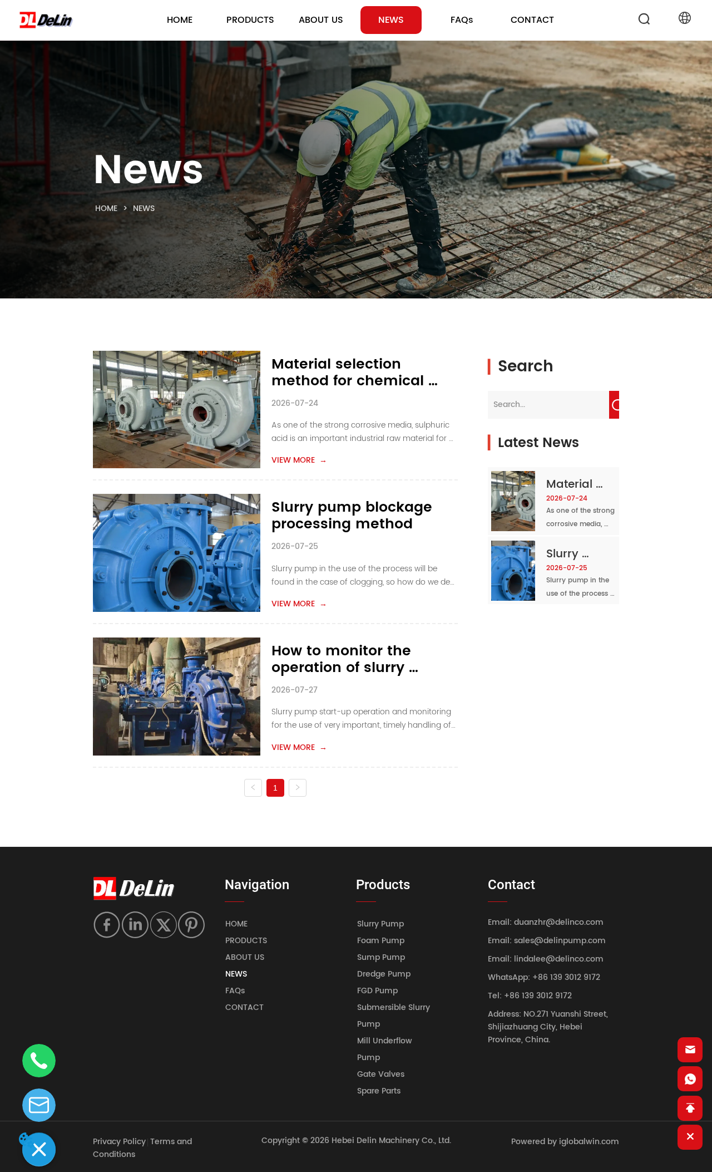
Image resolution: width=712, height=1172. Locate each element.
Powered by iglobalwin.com (565, 1141)
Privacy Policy (119, 1141)
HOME (106, 208)
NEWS (144, 208)
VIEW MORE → (299, 460)
